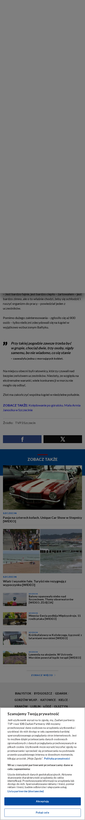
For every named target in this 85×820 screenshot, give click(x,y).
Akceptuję (42, 801)
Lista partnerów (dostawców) (26, 791)
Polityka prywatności (57, 758)
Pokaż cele (42, 812)
